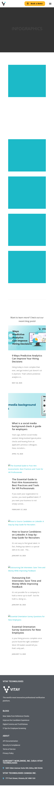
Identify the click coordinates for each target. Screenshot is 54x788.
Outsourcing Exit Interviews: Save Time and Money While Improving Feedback (26, 582)
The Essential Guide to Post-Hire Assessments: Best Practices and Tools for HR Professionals (25, 484)
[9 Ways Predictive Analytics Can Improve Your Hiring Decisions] (27, 337)
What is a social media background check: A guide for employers (26, 426)
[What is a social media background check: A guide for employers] (27, 405)
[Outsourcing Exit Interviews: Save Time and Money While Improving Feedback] (27, 569)
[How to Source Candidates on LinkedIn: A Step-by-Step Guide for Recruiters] (27, 523)
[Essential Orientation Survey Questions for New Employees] (27, 618)
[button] (50, 3)
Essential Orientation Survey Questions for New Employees (26, 629)
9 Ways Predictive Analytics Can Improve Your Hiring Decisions (27, 358)
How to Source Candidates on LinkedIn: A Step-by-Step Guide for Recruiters (26, 534)
